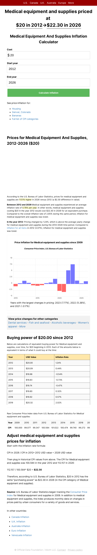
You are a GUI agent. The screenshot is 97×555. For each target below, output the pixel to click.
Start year (12, 63)
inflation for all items (17, 228)
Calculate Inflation (48, 93)
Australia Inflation (20, 526)
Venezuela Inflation (21, 535)
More (71, 3)
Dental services (17, 322)
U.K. (42, 3)
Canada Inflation (20, 517)
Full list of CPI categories (25, 119)
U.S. (25, 3)
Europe (62, 3)
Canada (34, 3)
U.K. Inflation (18, 521)
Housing (16, 108)
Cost (9, 49)
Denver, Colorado (21, 112)
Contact (61, 550)
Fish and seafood (39, 322)
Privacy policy (75, 550)
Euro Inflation (18, 530)
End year (12, 77)
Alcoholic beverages (64, 322)
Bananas (16, 115)
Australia (51, 3)
